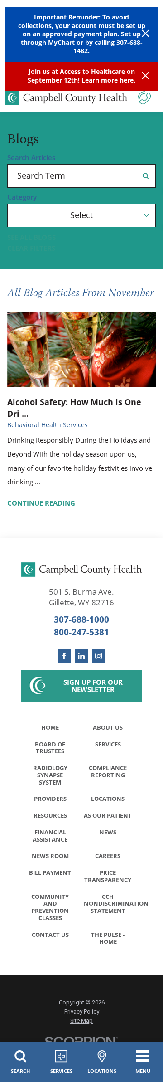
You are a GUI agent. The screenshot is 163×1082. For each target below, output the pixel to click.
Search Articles (31, 157)
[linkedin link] (81, 656)
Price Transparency (107, 876)
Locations (108, 798)
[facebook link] (64, 656)
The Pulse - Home (108, 938)
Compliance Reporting (108, 771)
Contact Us (50, 935)
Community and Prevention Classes (50, 907)
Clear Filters (31, 248)
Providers (50, 798)
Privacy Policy (81, 1011)
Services (108, 744)
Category (22, 197)
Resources (50, 815)
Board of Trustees (50, 747)
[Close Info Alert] (145, 76)
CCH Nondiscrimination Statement (110, 903)
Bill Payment (50, 872)
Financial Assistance (50, 835)
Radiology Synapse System (50, 775)
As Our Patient (108, 815)
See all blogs (31, 237)
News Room (50, 856)
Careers (107, 856)
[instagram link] (98, 656)
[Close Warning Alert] (145, 34)
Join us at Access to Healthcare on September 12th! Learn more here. (81, 75)
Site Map (81, 1020)
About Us (108, 727)
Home (50, 727)
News (107, 832)
